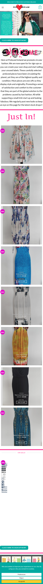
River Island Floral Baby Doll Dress (21, 153)
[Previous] (2, 500)
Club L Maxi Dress (21, 354)
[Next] (7, 500)
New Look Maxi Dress (21, 395)
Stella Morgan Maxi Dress (22, 435)
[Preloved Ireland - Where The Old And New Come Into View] (22, 7)
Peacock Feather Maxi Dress (21, 314)
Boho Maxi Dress (21, 193)
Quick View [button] (21, 158)
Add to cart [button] (21, 160)
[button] (3, 7)
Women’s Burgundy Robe (5, 465)
